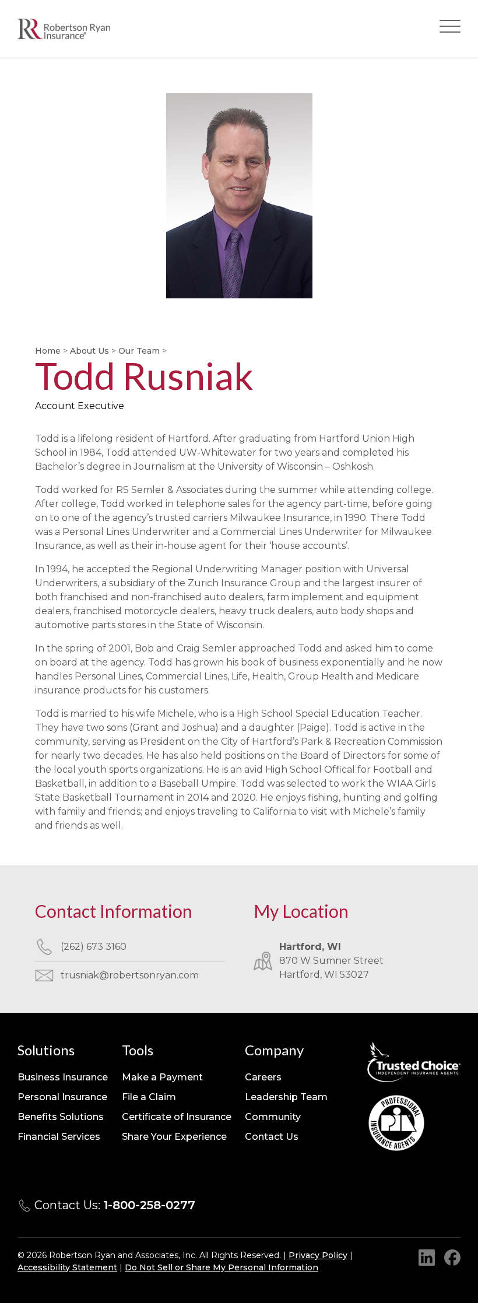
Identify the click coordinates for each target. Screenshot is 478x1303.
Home (48, 351)
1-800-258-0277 (149, 1205)
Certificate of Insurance (176, 1116)
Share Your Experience (174, 1136)
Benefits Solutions (60, 1116)
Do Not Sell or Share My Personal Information (221, 1267)
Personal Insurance (62, 1097)
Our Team (139, 351)
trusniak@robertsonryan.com (130, 975)
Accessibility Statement (67, 1267)
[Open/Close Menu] (450, 29)
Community (273, 1116)
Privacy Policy (318, 1255)
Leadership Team (286, 1097)
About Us (89, 351)
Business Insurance (62, 1077)
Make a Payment (162, 1077)
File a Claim (149, 1097)
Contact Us (271, 1136)
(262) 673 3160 (93, 946)
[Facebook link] (452, 1257)
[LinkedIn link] (427, 1257)
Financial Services (58, 1136)
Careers (263, 1077)
